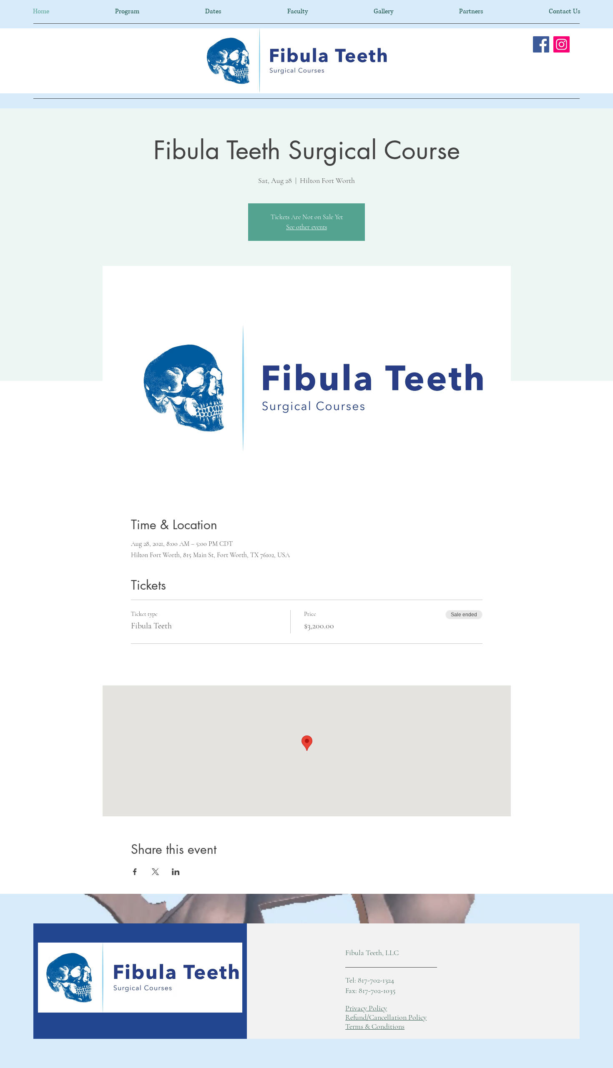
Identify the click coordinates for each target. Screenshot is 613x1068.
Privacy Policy (366, 1008)
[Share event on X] (155, 871)
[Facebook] (541, 44)
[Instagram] (561, 44)
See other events (306, 227)
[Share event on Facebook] (135, 871)
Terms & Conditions (374, 1026)
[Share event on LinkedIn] (176, 871)
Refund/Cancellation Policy (386, 1017)
